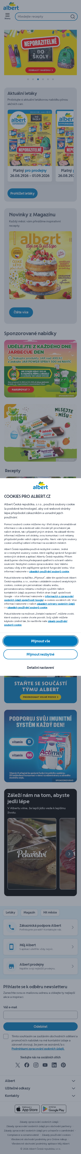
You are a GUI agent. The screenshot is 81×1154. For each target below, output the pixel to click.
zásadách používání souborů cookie (49, 571)
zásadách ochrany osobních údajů (56, 603)
